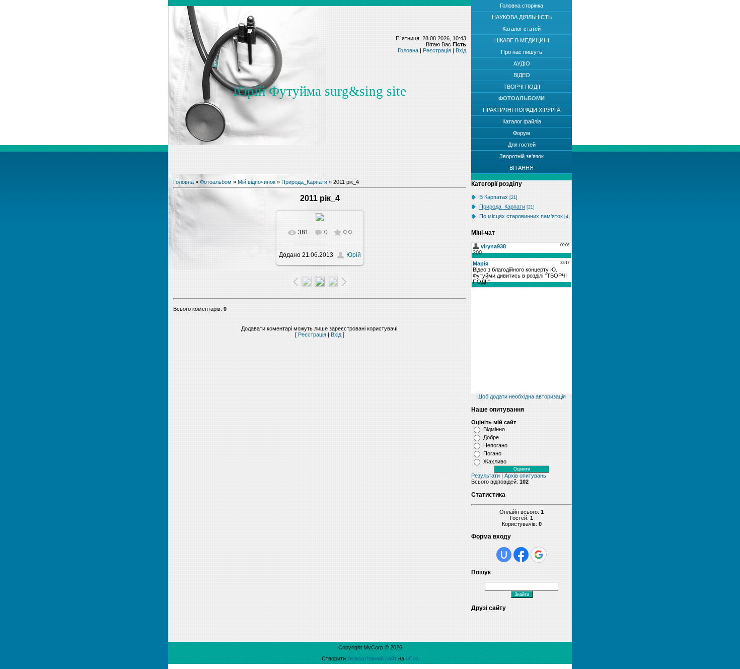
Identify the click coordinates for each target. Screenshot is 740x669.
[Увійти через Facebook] (521, 554)
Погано (492, 453)
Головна (408, 50)
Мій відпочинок (256, 182)
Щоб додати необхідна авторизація (521, 396)
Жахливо (494, 461)
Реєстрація (437, 50)
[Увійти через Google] (539, 555)
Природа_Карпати (304, 182)
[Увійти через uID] (503, 554)
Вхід (461, 50)
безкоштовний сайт (372, 658)
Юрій (353, 254)
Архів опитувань (525, 476)
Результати (485, 476)
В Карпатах (493, 197)
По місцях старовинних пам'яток (521, 216)
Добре (491, 437)
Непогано (495, 445)
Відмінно (494, 429)
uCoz (412, 658)
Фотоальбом (216, 182)
